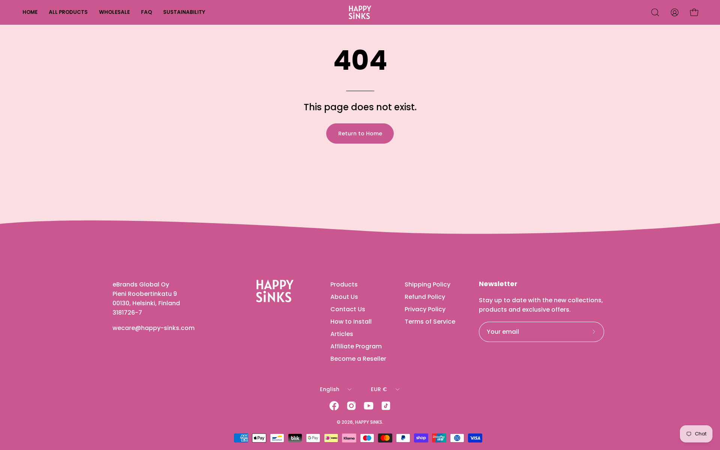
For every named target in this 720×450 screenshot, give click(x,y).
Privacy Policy (425, 309)
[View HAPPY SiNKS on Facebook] (334, 405)
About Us (344, 296)
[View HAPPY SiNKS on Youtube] (368, 405)
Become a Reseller (358, 358)
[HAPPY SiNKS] (360, 12)
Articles (341, 334)
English (329, 389)
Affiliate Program (356, 346)
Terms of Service (430, 321)
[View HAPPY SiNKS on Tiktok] (386, 405)
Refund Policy (425, 296)
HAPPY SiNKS (368, 422)
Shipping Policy (427, 284)
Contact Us (347, 309)
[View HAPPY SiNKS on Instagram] (351, 405)
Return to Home (360, 133)
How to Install (351, 321)
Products (344, 284)
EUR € (379, 389)
